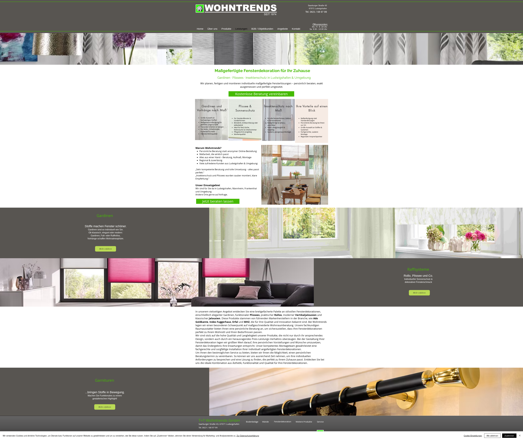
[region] (211, 119)
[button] (262, 29)
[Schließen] (519, 435)
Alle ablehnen (492, 435)
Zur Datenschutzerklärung (248, 435)
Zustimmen (509, 435)
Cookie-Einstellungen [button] (473, 435)
